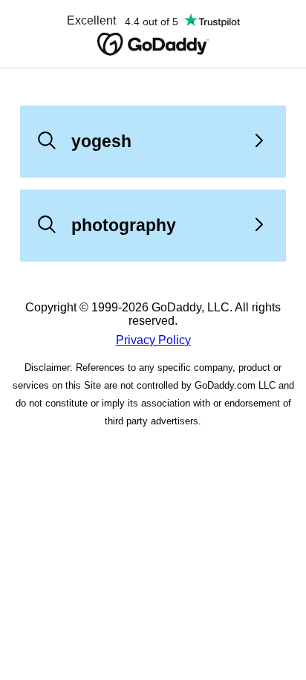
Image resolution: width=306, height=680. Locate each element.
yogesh (101, 141)
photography (123, 225)
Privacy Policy (153, 340)
